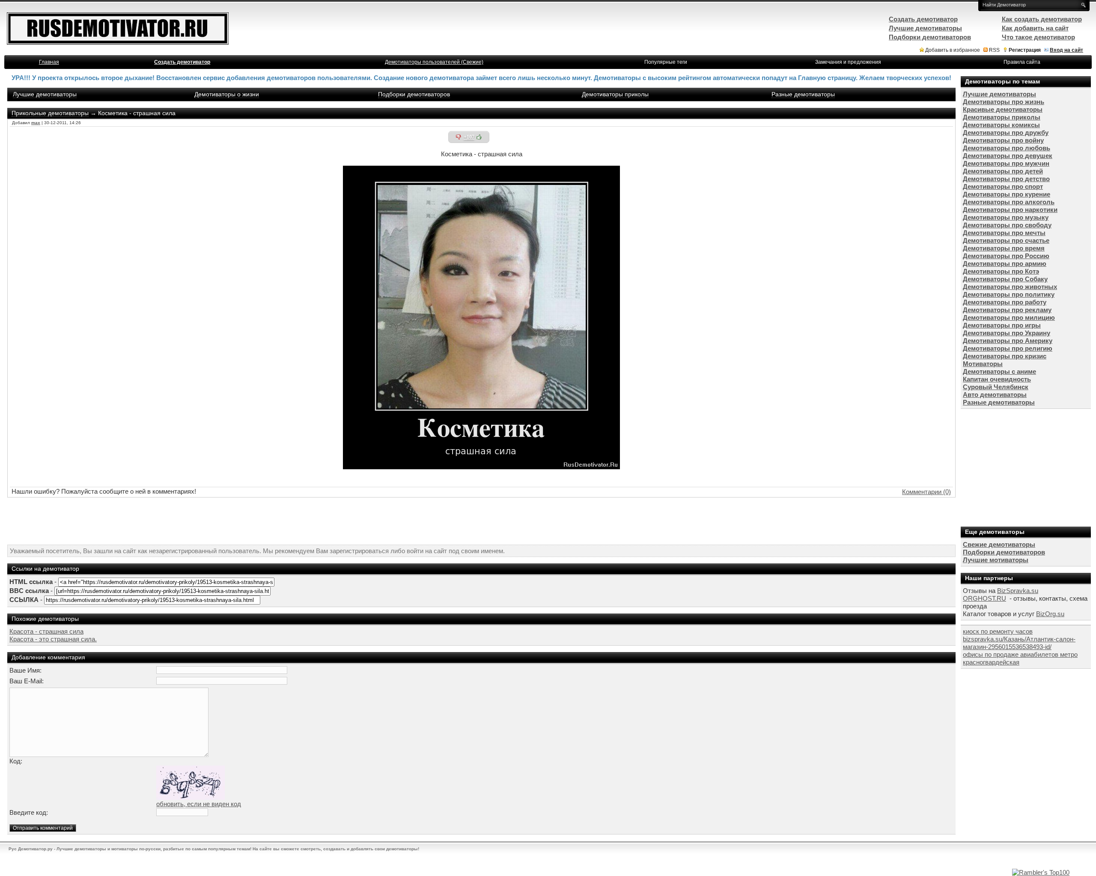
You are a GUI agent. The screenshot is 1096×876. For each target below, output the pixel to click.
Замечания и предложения (848, 62)
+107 (469, 137)
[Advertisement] (481, 521)
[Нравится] (479, 137)
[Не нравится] (458, 137)
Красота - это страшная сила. (53, 639)
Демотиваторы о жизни (226, 94)
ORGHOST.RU (984, 598)
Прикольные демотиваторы (50, 113)
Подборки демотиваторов (414, 94)
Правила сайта (1022, 62)
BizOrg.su (1050, 613)
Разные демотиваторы (803, 94)
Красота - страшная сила (46, 631)
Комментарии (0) (926, 491)
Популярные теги (665, 62)
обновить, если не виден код (198, 803)
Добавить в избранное (952, 50)
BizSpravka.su (1017, 590)
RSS (994, 50)
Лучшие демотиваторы (45, 94)
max (35, 122)
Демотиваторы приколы (615, 94)
